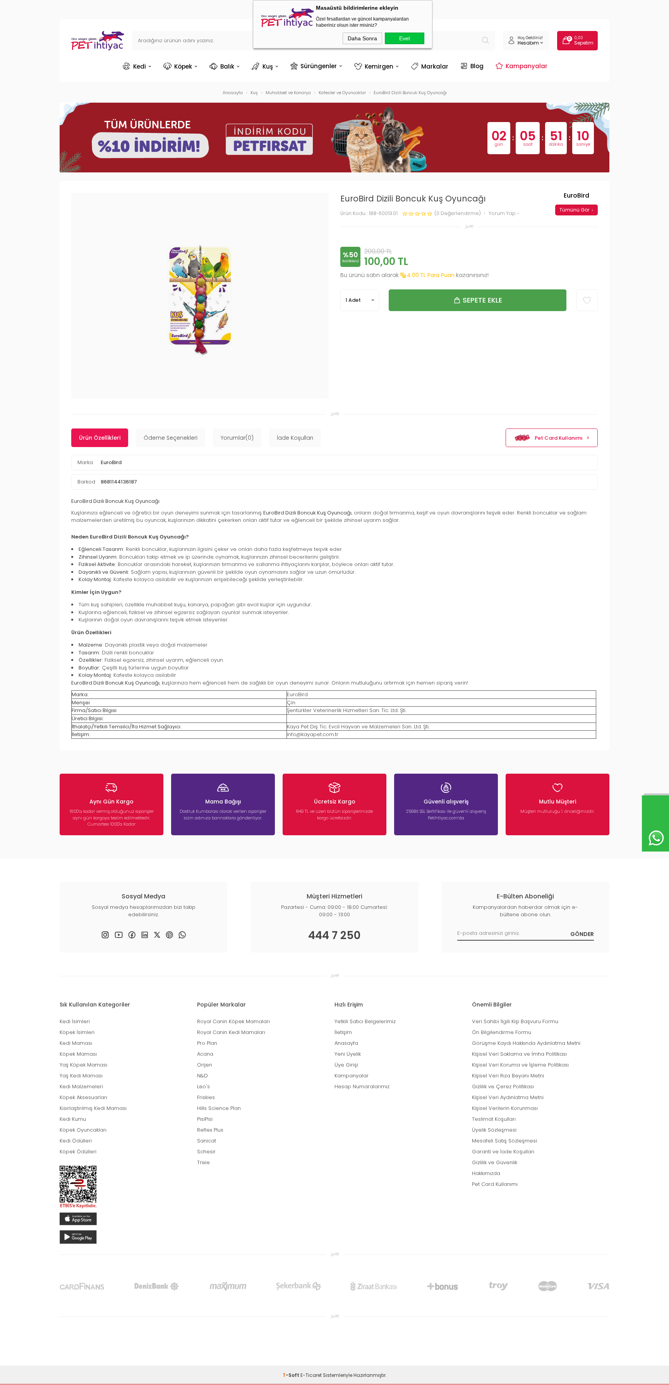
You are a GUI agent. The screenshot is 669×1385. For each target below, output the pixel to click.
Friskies (206, 1097)
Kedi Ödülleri (76, 1140)
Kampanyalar (526, 66)
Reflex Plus (210, 1130)
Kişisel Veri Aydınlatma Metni (508, 1097)
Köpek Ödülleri (78, 1151)
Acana (205, 1054)
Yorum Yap (503, 213)
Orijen (204, 1064)
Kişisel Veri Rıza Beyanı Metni (508, 1075)
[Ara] (485, 40)
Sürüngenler (318, 66)
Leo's (203, 1086)
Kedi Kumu (73, 1119)
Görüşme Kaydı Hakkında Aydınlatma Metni (526, 1043)
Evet (404, 38)
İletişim (343, 1032)
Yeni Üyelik (347, 1054)
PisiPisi (205, 1119)
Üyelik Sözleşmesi (494, 1130)
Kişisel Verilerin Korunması (505, 1108)
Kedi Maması (76, 1043)
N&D (202, 1075)
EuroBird (111, 462)
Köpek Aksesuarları (83, 1097)
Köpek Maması (78, 1054)
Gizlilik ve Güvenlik (494, 1162)
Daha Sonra (362, 38)
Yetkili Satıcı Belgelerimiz (365, 1021)
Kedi (139, 66)
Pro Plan (207, 1043)
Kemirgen (379, 66)
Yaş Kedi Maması (81, 1075)
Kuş (267, 66)
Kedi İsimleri (75, 1021)
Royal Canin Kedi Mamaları (231, 1032)
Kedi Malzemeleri (81, 1086)
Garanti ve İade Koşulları (503, 1151)
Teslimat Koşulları (494, 1119)
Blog (477, 66)
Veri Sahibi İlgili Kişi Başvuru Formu (515, 1021)
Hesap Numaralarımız (361, 1086)
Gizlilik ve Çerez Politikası (503, 1086)
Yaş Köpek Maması (83, 1064)
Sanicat (206, 1140)
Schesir (206, 1151)
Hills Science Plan (219, 1108)
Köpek (183, 66)
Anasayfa (346, 1043)
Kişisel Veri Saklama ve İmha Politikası (519, 1054)
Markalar (434, 66)
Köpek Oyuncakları (83, 1130)
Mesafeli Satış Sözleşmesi (504, 1140)
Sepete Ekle (482, 300)
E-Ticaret (311, 1375)
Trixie (203, 1162)
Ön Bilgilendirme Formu (501, 1032)
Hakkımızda (486, 1173)
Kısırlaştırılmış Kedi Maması (93, 1108)
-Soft (291, 1375)
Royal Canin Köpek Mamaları (233, 1021)
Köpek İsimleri (77, 1032)
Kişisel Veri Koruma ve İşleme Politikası (520, 1064)
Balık (227, 66)
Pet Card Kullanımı (559, 438)
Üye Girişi (346, 1064)
